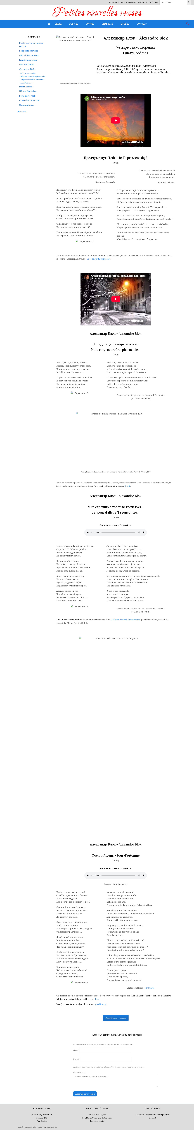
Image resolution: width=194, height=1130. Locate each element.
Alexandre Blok (27, 69)
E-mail (76, 1059)
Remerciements (97, 1121)
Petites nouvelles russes (97, 13)
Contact (142, 24)
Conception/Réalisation (41, 1114)
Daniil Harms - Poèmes (115, 1018)
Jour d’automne (26, 83)
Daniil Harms (25, 86)
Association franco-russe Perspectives (152, 1114)
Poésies (73, 24)
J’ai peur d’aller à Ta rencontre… (32, 79)
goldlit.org (81, 1004)
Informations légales (97, 1114)
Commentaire (79, 1072)
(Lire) (109, 486)
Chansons (107, 24)
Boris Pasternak (27, 95)
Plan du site (42, 1121)
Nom (76, 1051)
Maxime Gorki (26, 64)
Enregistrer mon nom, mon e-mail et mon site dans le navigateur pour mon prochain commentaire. (109, 1067)
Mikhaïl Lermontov (29, 55)
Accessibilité (114, 2)
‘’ (98, 619)
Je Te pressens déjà (27, 73)
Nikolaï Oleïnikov (28, 91)
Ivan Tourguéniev (28, 60)
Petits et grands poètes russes (31, 45)
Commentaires (26, 105)
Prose (58, 24)
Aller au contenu (128, 2)
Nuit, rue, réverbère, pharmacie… (33, 76)
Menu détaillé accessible (148, 2)
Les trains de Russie (29, 100)
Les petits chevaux (28, 50)
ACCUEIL (22, 112)
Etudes (125, 24)
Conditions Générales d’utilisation (97, 1118)
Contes (90, 24)
